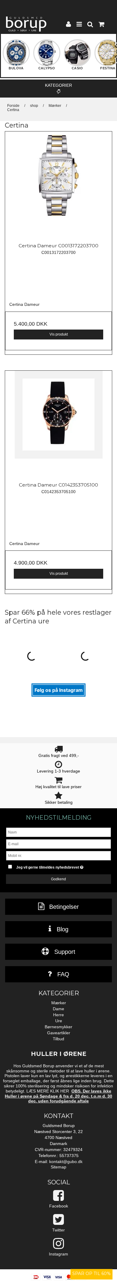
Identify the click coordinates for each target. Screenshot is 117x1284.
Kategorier (58, 85)
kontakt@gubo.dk (65, 1161)
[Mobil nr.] (58, 855)
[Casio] (77, 56)
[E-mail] (58, 843)
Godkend (58, 879)
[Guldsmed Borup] (26, 24)
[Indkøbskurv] (101, 25)
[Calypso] (46, 56)
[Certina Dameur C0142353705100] (58, 424)
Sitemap (58, 1167)
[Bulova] (16, 56)
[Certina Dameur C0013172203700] (58, 184)
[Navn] (58, 832)
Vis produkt (59, 334)
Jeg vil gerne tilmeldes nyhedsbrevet (55, 866)
